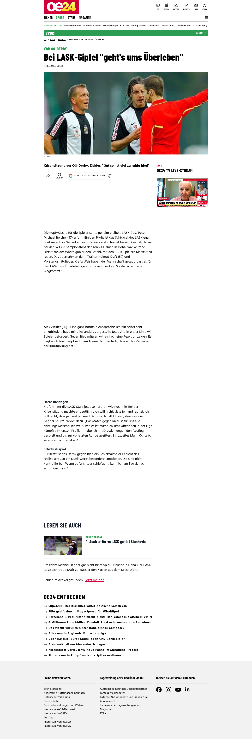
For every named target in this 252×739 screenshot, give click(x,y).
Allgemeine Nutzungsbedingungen (64, 693)
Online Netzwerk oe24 (57, 678)
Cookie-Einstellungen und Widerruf (64, 705)
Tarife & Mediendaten (112, 693)
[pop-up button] (197, 201)
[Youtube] (178, 689)
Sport (60, 17)
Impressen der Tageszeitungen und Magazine (120, 707)
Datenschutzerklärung (57, 697)
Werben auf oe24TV (55, 713)
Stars (71, 17)
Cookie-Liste (51, 701)
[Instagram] (168, 689)
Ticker (48, 17)
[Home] (45, 39)
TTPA (103, 713)
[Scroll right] (206, 26)
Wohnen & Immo (92, 25)
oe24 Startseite (53, 689)
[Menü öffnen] (206, 18)
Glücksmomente (72, 25)
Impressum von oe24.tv (57, 726)
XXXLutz (124, 25)
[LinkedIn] (187, 689)
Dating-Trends (138, 25)
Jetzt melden (94, 580)
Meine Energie (110, 25)
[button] (162, 201)
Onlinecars (153, 25)
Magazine (85, 17)
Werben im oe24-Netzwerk (59, 709)
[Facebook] (159, 689)
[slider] (174, 201)
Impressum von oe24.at (57, 722)
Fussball (62, 39)
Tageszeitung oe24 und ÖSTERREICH (122, 678)
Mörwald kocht (183, 25)
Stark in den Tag (201, 25)
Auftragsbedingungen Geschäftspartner (123, 689)
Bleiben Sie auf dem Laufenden (175, 678)
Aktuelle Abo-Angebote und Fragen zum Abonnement (124, 699)
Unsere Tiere (167, 25)
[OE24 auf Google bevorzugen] (110, 176)
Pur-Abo (48, 718)
